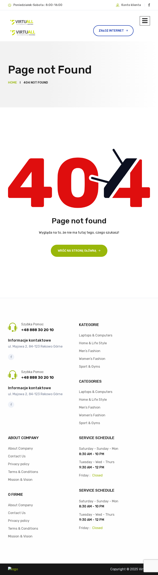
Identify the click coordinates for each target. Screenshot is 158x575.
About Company (20, 448)
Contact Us (17, 456)
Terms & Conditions (23, 472)
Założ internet (111, 30)
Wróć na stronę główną (77, 250)
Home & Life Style (93, 343)
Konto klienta (131, 5)
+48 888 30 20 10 (37, 330)
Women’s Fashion (92, 359)
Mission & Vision (20, 480)
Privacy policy (18, 464)
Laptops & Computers (95, 335)
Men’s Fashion (89, 351)
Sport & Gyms (89, 366)
